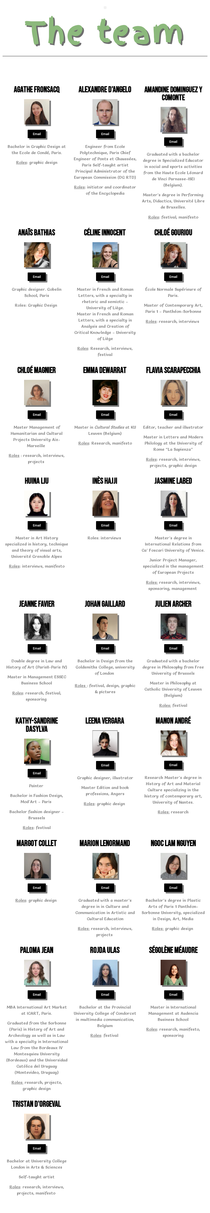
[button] (105, 7)
